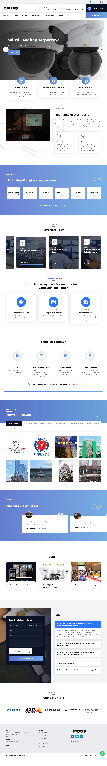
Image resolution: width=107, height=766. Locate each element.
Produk (15, 15)
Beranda (5, 15)
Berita (61, 15)
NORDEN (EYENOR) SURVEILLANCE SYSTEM (50, 586)
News (43, 746)
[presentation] (6, 49)
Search (104, 2)
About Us (44, 733)
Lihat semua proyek (93, 416)
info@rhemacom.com (50, 9)
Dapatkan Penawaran (26, 658)
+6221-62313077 (98, 9)
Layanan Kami (36, 15)
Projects (43, 738)
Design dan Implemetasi (85, 256)
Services (43, 735)
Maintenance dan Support (17, 255)
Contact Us (95, 15)
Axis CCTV (14, 52)
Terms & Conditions (95, 756)
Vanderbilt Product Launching (85, 585)
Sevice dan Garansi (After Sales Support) (53, 255)
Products (44, 741)
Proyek (24, 15)
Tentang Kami (49, 15)
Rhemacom (13, 755)
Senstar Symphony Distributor (21, 585)
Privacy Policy (84, 756)
